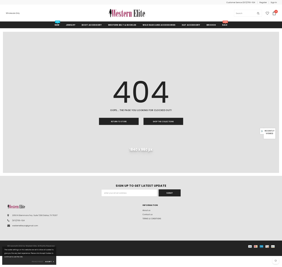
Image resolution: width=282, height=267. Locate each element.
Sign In (274, 2)
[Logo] (127, 13)
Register (263, 2)
